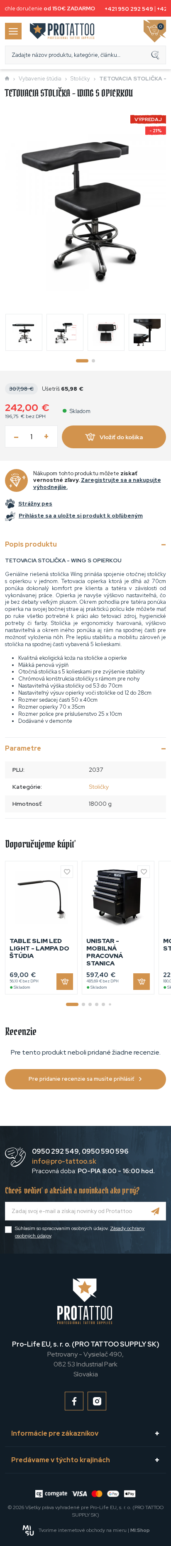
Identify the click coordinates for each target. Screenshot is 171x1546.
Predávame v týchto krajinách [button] (60, 1460)
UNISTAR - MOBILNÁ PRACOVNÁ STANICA (104, 952)
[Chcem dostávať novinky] (155, 1211)
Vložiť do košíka (121, 437)
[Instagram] (97, 1401)
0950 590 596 (105, 1151)
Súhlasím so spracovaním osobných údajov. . (79, 1232)
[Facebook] (74, 1401)
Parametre (23, 748)
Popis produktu (31, 544)
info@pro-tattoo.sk (64, 1161)
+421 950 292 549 (127, 8)
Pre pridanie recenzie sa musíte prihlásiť (81, 1078)
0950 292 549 (55, 1151)
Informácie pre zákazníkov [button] (54, 1433)
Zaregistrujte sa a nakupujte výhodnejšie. (97, 483)
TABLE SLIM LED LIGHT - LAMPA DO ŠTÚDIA (39, 948)
